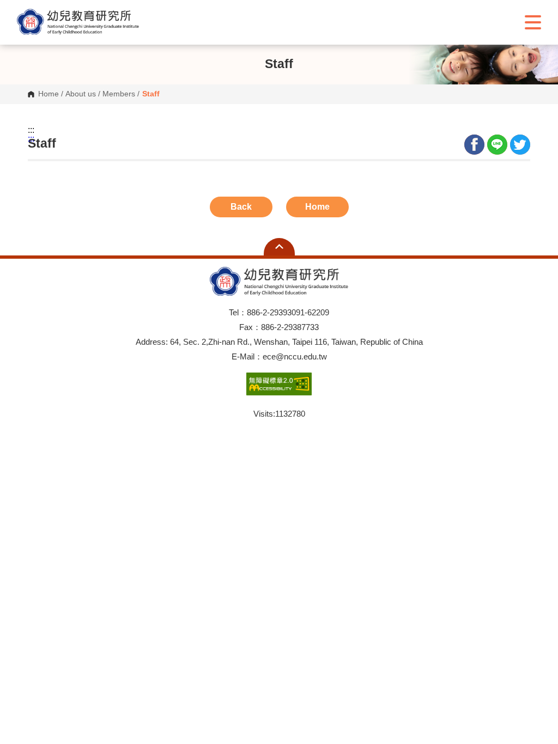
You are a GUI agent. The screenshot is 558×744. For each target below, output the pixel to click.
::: (31, 130)
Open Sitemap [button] (279, 246)
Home (48, 94)
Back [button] (241, 206)
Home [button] (317, 206)
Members (118, 94)
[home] (78, 22)
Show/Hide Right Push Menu (533, 22)
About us (80, 94)
